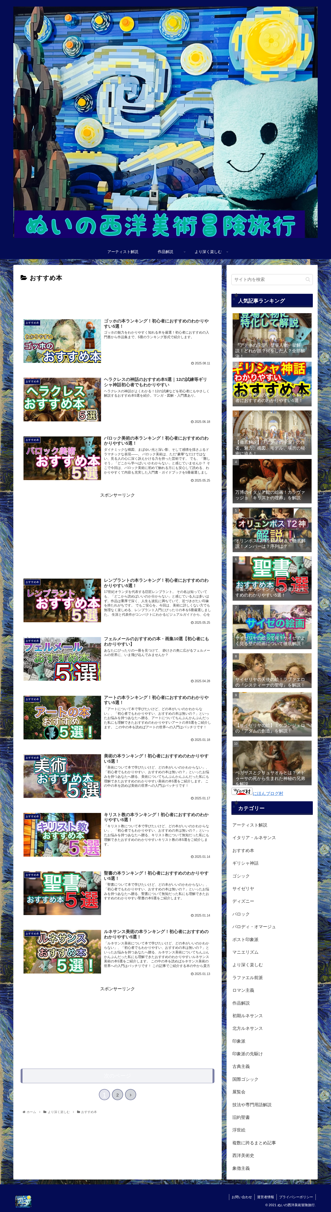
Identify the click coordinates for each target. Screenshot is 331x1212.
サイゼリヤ (243, 888)
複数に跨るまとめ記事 (254, 1142)
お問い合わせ (242, 1197)
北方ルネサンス (247, 1028)
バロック (241, 914)
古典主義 (241, 1066)
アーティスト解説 (249, 825)
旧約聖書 (241, 1117)
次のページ (117, 1076)
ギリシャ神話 (245, 863)
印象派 (238, 1041)
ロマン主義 (243, 990)
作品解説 (241, 1003)
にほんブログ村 (268, 793)
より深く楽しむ (247, 964)
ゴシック (241, 876)
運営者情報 (265, 1197)
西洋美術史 (243, 1155)
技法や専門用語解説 (252, 1104)
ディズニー (243, 901)
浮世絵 (238, 1130)
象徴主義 (241, 1168)
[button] (308, 279)
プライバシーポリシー (296, 1197)
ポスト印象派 (245, 939)
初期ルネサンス (247, 1015)
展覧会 (238, 1091)
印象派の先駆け (247, 1053)
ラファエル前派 (247, 977)
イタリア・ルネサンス (254, 837)
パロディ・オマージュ (254, 926)
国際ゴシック (245, 1079)
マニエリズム (245, 952)
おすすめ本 (243, 850)
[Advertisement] (117, 297)
